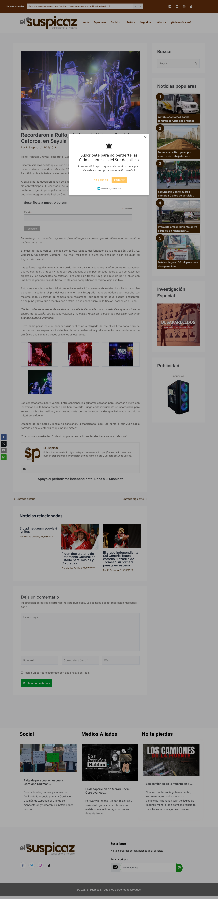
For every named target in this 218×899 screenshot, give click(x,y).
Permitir (119, 181)
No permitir (101, 181)
